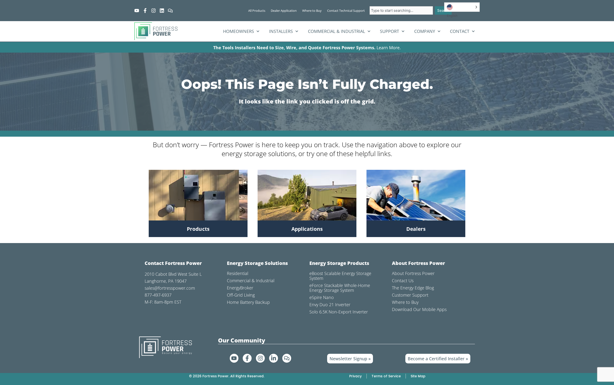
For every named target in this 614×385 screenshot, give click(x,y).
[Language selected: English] (462, 7)
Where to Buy (405, 302)
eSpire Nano (321, 297)
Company (424, 31)
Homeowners (238, 31)
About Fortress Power (413, 273)
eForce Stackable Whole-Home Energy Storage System (339, 288)
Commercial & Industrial (336, 31)
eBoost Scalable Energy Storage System (340, 276)
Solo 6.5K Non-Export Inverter (338, 311)
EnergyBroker (240, 287)
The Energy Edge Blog (413, 287)
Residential (237, 273)
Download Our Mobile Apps (419, 309)
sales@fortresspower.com (170, 288)
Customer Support (410, 295)
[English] (462, 7)
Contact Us (402, 280)
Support (389, 31)
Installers (281, 31)
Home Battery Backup (248, 302)
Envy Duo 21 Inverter (329, 304)
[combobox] (401, 10)
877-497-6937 (158, 295)
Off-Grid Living (241, 295)
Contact (459, 31)
